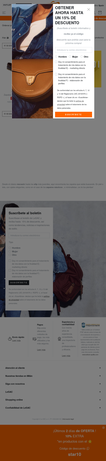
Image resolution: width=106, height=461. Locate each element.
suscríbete (73, 114)
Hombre (62, 56)
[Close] (88, 9)
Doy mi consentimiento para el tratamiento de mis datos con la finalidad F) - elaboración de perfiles (72, 79)
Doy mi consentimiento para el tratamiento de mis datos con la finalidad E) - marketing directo (72, 64)
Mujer (75, 56)
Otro (86, 56)
